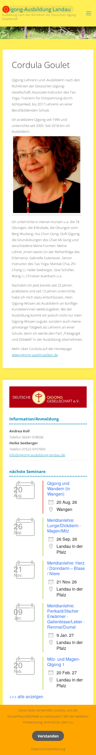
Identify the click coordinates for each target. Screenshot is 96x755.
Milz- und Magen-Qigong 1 (63, 661)
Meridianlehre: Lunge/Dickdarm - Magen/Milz (64, 525)
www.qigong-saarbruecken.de (35, 355)
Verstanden (48, 736)
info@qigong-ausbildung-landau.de (37, 455)
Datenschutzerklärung (48, 749)
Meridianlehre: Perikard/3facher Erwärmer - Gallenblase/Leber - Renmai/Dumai (66, 616)
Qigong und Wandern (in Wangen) (58, 488)
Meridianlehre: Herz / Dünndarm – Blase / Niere (66, 568)
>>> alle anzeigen (26, 696)
